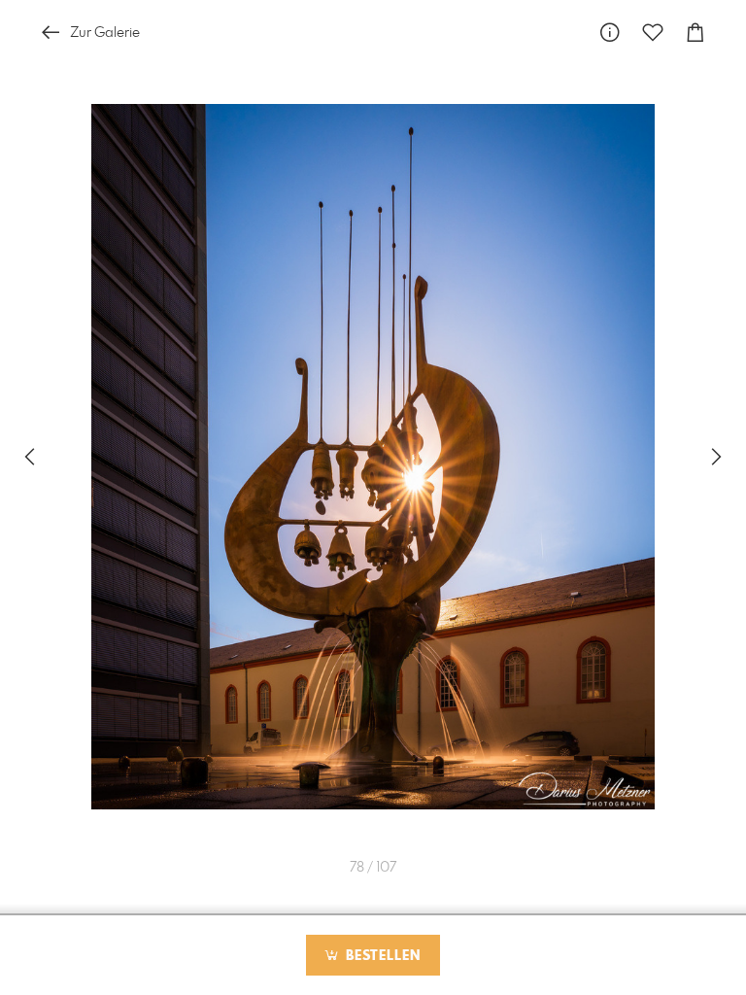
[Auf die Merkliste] (652, 32)
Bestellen (381, 956)
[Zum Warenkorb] (695, 32)
